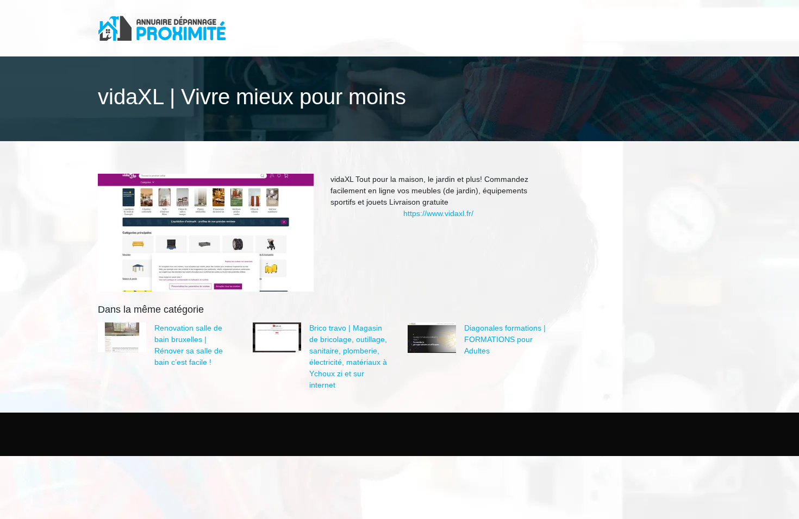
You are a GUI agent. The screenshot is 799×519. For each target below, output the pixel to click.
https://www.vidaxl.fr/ (438, 213)
